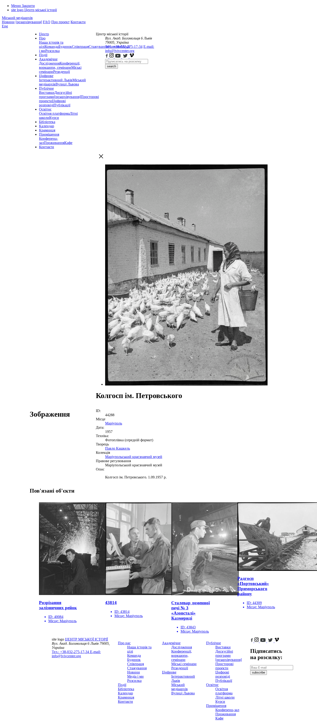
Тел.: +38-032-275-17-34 (123, 47)
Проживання (54, 143)
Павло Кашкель (117, 448)
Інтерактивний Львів (55, 80)
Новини (8, 22)
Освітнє (45, 109)
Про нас (124, 643)
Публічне (46, 88)
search (111, 66)
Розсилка (52, 51)
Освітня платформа (54, 113)
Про (42, 38)
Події (43, 55)
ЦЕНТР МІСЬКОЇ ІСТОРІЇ (86, 639)
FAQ (46, 22)
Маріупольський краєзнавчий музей (133, 457)
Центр (44, 34)
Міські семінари (184, 664)
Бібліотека (47, 122)
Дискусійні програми (224, 653)
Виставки (46, 93)
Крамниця (47, 130)
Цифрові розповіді (52, 103)
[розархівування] (29, 22)
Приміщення (49, 134)
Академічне (48, 59)
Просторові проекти (224, 666)
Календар (46, 126)
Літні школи (225, 697)
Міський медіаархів (17, 18)
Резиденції (61, 72)
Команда (51, 47)
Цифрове (46, 76)
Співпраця (80, 47)
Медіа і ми (135, 676)
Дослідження (49, 63)
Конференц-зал (227, 710)
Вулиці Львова (67, 84)
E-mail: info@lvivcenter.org (129, 49)
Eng (5, 26)
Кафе (68, 143)
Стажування (137, 668)
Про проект (60, 22)
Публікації (62, 105)
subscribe (258, 672)
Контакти (78, 22)
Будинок (65, 47)
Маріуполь (113, 423)
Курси (54, 118)
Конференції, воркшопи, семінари (59, 65)
